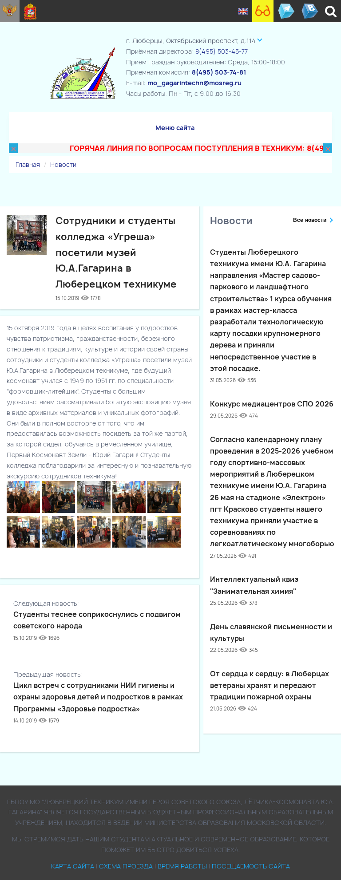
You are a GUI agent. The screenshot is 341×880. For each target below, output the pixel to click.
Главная (28, 164)
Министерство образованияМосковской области (30, 11)
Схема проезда (126, 866)
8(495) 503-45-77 (221, 51)
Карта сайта (72, 866)
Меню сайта (174, 127)
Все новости (309, 220)
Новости (63, 164)
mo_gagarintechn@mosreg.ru (194, 83)
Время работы (182, 866)
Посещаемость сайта (251, 866)
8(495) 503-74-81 (219, 72)
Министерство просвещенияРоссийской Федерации (10, 11)
